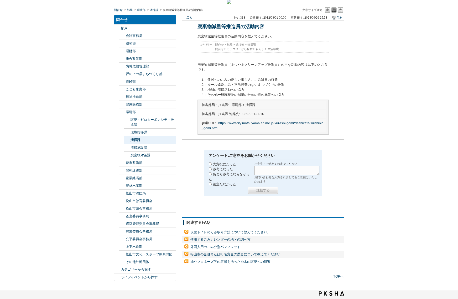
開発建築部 (134, 170)
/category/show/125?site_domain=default (122, 43)
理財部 (131, 51)
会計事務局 (134, 36)
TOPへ (338, 276)
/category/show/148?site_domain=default (122, 223)
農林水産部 (134, 186)
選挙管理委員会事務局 (142, 224)
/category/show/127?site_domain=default (122, 51)
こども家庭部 (136, 89)
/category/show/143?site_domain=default (122, 208)
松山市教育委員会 (139, 201)
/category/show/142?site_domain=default (122, 200)
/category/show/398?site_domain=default (122, 73)
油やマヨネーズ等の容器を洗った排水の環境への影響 (230, 262)
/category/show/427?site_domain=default (122, 185)
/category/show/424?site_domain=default (122, 66)
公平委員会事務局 (139, 239)
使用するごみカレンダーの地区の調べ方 (220, 239)
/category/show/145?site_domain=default (122, 239)
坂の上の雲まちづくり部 (144, 74)
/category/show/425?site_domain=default (122, 170)
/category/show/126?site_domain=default (122, 58)
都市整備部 (134, 163)
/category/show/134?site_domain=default (122, 254)
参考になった (223, 169)
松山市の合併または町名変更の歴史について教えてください (235, 254)
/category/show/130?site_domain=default (122, 96)
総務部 (131, 43)
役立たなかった (224, 184)
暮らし (260, 49)
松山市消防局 (136, 193)
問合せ (118, 10)
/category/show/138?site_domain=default (122, 178)
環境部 (141, 10)
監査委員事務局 (137, 216)
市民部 (131, 81)
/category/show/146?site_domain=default (122, 216)
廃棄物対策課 (140, 155)
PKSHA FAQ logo (331, 293)
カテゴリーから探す (136, 269)
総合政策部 (134, 59)
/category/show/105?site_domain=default (117, 277)
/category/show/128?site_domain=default (122, 81)
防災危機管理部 (137, 66)
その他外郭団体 (137, 262)
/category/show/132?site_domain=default (122, 104)
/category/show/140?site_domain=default (122, 193)
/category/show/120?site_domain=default (122, 35)
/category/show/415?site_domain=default (122, 89)
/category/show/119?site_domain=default (117, 28)
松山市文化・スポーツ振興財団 (149, 254)
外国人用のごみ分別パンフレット (215, 247)
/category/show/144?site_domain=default (122, 246)
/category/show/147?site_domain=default (122, 231)
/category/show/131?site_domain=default (122, 261)
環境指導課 (138, 132)
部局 (130, 10)
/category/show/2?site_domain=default (117, 269)
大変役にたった (224, 164)
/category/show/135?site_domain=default (122, 162)
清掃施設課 (138, 147)
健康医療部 (134, 104)
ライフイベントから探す (139, 277)
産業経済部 (134, 178)
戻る (189, 17)
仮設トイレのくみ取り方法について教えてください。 (230, 232)
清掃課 (154, 10)
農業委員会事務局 (139, 231)
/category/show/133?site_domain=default (122, 112)
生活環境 (273, 49)
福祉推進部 (134, 97)
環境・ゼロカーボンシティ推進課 (152, 122)
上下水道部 (134, 246)
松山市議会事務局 (139, 208)
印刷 (339, 17)
